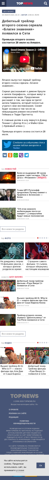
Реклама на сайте (18, 413)
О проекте (14, 409)
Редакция (13, 417)
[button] (3, 3)
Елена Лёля (33, 15)
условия (20, 470)
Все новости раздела (13, 229)
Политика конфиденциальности (24, 422)
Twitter (16, 147)
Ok (40, 465)
